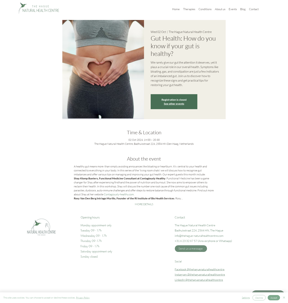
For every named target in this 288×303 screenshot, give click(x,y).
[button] (191, 248)
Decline (259, 297)
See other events (174, 103)
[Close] (284, 297)
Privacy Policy (83, 297)
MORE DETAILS (144, 204)
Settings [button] (246, 297)
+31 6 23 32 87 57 (186, 241)
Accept (273, 297)
